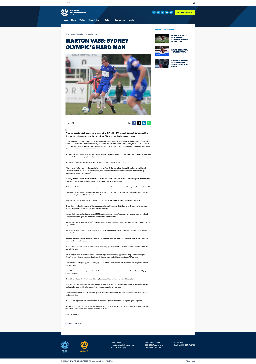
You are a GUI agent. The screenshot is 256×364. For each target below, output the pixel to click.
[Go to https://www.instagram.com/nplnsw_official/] (158, 12)
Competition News (75, 324)
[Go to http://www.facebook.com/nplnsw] (154, 12)
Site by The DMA (107, 361)
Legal (193, 361)
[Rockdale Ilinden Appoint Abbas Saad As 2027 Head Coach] (162, 63)
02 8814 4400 (116, 342)
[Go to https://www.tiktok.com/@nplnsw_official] (171, 12)
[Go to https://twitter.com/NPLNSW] (162, 12)
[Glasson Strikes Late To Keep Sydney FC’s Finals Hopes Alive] (162, 39)
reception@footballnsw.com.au (122, 345)
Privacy (188, 361)
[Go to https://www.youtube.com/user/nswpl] (167, 12)
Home (68, 34)
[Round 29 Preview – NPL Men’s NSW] (162, 51)
